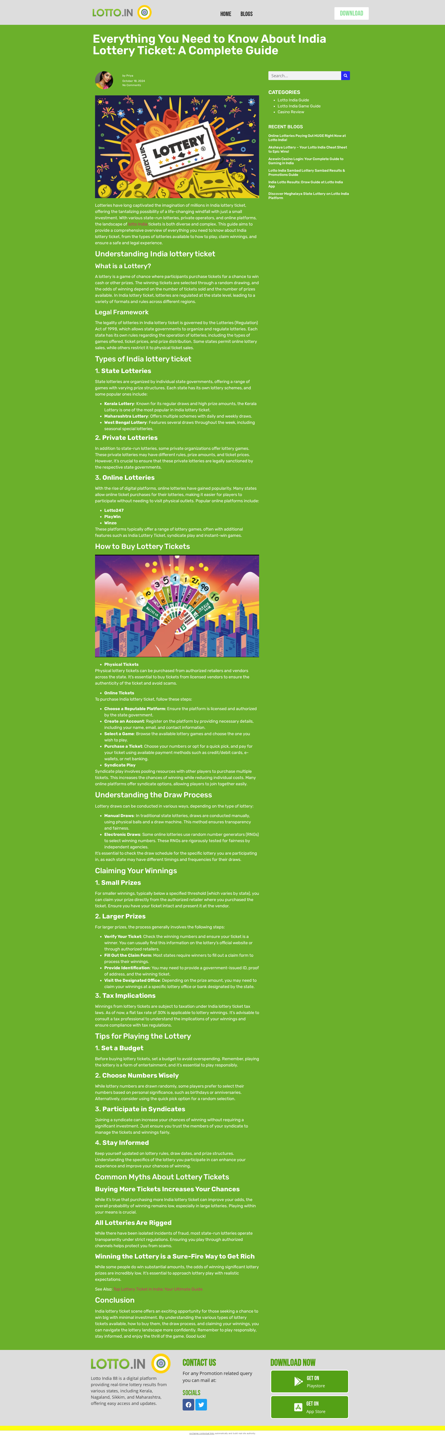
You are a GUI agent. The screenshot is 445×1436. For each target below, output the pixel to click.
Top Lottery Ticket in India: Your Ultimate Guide (158, 1289)
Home (225, 14)
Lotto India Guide (293, 100)
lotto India (137, 224)
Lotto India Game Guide (299, 106)
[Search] (345, 75)
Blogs (247, 14)
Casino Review (291, 111)
